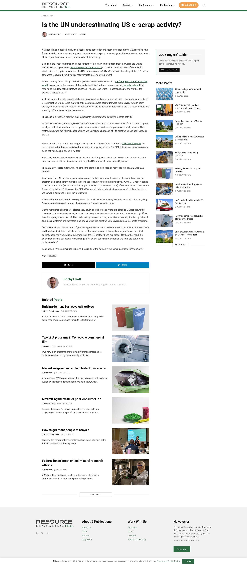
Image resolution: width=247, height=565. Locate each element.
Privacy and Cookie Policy (168, 561)
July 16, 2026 (61, 470)
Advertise (132, 527)
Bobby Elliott (55, 34)
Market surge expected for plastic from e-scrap (74, 368)
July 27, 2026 (182, 96)
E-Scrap (51, 16)
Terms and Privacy (137, 539)
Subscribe (190, 5)
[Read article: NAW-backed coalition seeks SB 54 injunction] (164, 205)
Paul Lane (48, 373)
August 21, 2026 (183, 207)
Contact (132, 535)
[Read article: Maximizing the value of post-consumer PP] (130, 410)
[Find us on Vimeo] (42, 533)
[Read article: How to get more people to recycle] (130, 441)
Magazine (87, 539)
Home (44, 16)
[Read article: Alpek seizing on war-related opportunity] (164, 94)
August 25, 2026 (69, 311)
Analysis (127, 5)
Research (52, 256)
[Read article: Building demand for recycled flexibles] (130, 318)
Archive (85, 535)
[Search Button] (204, 5)
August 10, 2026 (66, 346)
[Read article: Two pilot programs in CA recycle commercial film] (130, 348)
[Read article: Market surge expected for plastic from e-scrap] (130, 379)
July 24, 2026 (68, 435)
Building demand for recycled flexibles (68, 306)
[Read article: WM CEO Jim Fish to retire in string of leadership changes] (164, 110)
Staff (84, 531)
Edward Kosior (50, 404)
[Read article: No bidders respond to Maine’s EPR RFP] (164, 126)
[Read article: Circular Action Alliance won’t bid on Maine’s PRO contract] (164, 236)
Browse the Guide (169, 70)
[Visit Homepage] (56, 5)
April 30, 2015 (70, 34)
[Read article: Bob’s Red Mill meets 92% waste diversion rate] (164, 141)
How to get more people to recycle (65, 430)
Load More (95, 494)
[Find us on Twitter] (47, 533)
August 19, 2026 (183, 238)
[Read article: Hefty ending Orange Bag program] (164, 157)
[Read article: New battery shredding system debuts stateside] (164, 189)
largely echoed (132, 85)
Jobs (130, 531)
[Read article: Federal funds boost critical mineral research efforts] (130, 472)
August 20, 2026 (183, 128)
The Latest (110, 5)
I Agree (188, 561)
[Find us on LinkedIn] (37, 533)
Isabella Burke (49, 346)
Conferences (145, 5)
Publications (166, 5)
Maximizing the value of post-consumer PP (71, 399)
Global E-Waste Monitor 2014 (86, 67)
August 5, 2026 (65, 404)
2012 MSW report (131, 143)
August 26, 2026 (183, 112)
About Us (86, 527)
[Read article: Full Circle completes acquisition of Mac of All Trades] (164, 220)
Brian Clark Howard (51, 311)
